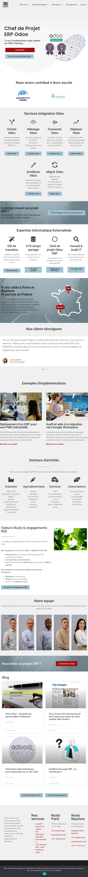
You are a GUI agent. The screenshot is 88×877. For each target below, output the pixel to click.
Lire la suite (9, 722)
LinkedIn (11, 616)
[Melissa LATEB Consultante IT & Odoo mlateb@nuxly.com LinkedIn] (79, 632)
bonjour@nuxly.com (58, 835)
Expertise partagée (39, 5)
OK (45, 874)
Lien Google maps (58, 831)
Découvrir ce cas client (8, 444)
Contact (83, 5)
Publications (56, 5)
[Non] (84, 871)
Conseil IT (39, 824)
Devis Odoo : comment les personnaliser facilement (18, 715)
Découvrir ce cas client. (55, 444)
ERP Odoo (23, 5)
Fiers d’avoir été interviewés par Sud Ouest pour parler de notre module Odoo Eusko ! (65, 717)
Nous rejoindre (71, 5)
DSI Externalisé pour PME (40, 834)
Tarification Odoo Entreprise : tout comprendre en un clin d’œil (21, 770)
